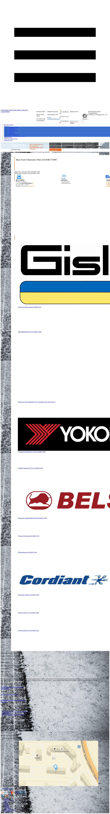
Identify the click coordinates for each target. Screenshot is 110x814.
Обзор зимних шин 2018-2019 (9, 694)
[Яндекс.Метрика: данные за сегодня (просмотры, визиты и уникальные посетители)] (6, 788)
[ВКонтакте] (2, 796)
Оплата (6, 803)
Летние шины (6, 713)
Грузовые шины (11, 128)
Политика (7, 126)
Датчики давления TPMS (13, 134)
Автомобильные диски (13, 130)
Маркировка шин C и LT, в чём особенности (15, 711)
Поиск (72, 123)
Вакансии (6, 805)
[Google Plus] (7, 796)
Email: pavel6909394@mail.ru (53, 118)
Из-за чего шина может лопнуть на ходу (14, 714)
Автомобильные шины (13, 127)
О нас (5, 801)
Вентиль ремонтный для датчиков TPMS (16, 136)
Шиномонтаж (11, 131)
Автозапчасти (11, 133)
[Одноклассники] (5, 796)
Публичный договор (9, 800)
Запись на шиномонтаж (10, 138)
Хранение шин (8, 140)
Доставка (6, 804)
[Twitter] (4, 796)
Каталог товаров (8, 125)
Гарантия (6, 807)
